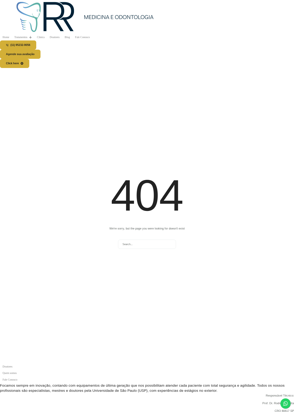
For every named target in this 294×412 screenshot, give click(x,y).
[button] (18, 45)
